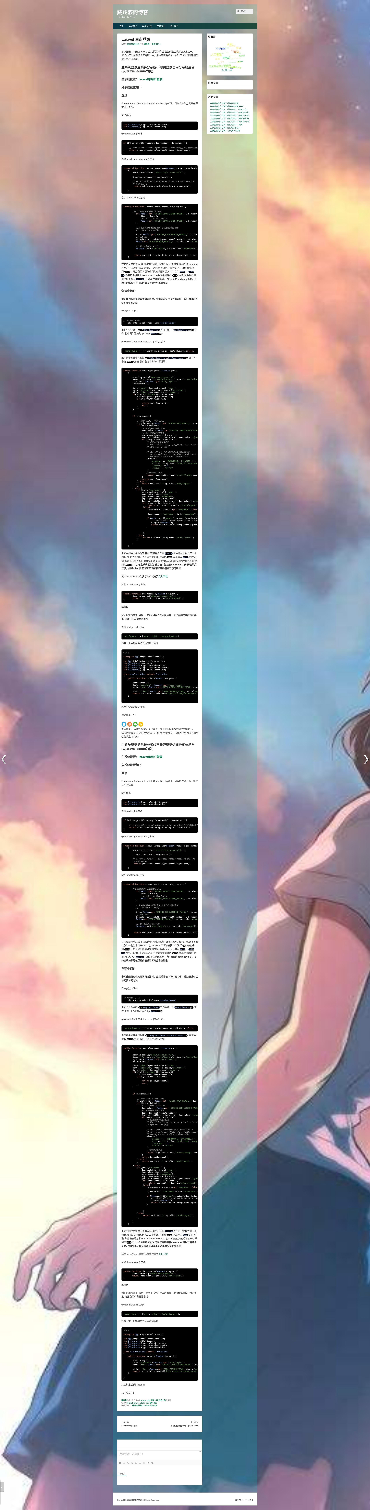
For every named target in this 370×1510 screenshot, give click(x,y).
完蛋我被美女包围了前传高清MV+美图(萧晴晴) (229, 121)
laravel (143, 1400)
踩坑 (155, 1403)
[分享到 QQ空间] (140, 724)
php (148, 1400)
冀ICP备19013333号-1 (244, 1500)
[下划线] (128, 1463)
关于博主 (174, 26)
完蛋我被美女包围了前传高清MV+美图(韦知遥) (229, 115)
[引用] (144, 1463)
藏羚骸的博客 (132, 12)
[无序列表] (140, 1463)
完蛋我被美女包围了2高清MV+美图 (225, 130)
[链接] (152, 1463)
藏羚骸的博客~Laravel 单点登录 (144, 1405)
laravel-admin (139, 1403)
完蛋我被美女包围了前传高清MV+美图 (226, 124)
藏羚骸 (146, 44)
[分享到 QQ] (124, 724)
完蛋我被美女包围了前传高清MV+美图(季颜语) (229, 118)
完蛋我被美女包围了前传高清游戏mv (225, 127)
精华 (151, 1403)
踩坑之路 (162, 1400)
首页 (122, 26)
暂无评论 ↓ (156, 44)
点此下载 (163, 576)
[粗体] (120, 1463)
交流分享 (161, 26)
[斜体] (124, 1463)
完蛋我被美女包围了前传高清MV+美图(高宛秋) (229, 112)
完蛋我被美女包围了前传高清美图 (224, 103)
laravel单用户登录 (150, 79)
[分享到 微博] (129, 724)
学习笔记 (133, 26)
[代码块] (148, 1463)
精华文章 (154, 1400)
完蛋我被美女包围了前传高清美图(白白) (226, 106)
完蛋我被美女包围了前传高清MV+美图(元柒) (228, 109)
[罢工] (132, 1463)
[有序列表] (136, 1463)
